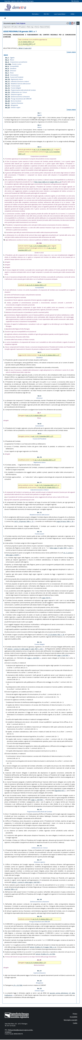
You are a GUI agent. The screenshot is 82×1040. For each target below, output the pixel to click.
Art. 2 (7, 60)
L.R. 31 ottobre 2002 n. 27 (26, 42)
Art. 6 (7, 71)
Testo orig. (30, 27)
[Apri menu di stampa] (68, 23)
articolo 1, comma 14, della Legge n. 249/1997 (26, 882)
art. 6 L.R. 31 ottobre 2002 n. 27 (36, 963)
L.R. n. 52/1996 (17, 985)
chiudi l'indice (71, 52)
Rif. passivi (22, 27)
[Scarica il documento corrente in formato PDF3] (72, 24)
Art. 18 (7, 97)
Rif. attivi (14, 27)
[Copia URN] (74, 23)
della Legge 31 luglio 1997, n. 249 (61, 548)
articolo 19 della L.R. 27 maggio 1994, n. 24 (43, 947)
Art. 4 (7, 66)
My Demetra (75, 1)
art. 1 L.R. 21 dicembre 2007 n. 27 (42, 436)
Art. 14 (7, 88)
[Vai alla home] (5, 18)
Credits (75, 1023)
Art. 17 (7, 94)
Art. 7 (7, 73)
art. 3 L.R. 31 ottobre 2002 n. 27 (49, 355)
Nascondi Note (44, 27)
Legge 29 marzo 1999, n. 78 (65, 521)
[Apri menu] (78, 23)
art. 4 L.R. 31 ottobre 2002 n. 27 (36, 415)
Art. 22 (7, 105)
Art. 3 (7, 62)
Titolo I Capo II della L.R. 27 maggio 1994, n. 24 (47, 182)
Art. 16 (7, 92)
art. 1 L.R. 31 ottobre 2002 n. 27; (40, 246)
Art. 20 (7, 101)
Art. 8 (7, 75)
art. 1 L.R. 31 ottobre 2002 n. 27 (43, 149)
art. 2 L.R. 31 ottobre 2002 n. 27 (36, 285)
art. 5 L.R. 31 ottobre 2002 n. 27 (42, 919)
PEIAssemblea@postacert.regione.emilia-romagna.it (19, 1031)
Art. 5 (7, 68)
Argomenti (7, 27)
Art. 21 (7, 103)
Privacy (75, 1014)
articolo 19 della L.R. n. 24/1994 (45, 954)
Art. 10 (7, 79)
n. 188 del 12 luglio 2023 (23, 48)
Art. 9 (7, 77)
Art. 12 (7, 84)
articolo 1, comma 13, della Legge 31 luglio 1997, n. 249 (25, 649)
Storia (37, 27)
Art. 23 (7, 107)
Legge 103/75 (46, 598)
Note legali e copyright (70, 1020)
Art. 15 (7, 90)
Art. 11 (7, 81)
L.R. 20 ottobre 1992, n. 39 (56, 634)
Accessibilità (73, 1017)
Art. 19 (7, 99)
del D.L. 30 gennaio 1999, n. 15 (24, 521)
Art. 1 (7, 58)
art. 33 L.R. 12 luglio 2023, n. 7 (49, 487)
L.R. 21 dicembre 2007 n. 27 (26, 44)
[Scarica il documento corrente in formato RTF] (70, 24)
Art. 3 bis (8, 64)
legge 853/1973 (60, 791)
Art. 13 (7, 86)
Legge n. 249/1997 (63, 655)
